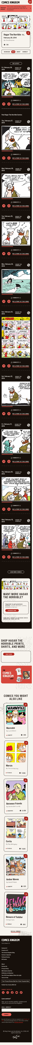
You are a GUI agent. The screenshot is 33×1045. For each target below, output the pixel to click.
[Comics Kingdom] (11, 940)
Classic (9, 772)
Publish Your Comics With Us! (9, 985)
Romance (10, 811)
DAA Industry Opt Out (7, 971)
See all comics (15, 931)
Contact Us (4, 966)
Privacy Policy (5, 968)
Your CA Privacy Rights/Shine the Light (11, 975)
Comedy (10, 735)
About (3, 964)
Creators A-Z (5, 950)
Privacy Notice (18, 1022)
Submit (6, 1014)
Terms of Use (5, 977)
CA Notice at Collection (7, 973)
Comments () (17, 100)
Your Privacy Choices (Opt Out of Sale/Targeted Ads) (15, 981)
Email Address (6, 1007)
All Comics (4, 959)
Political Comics (6, 957)
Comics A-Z (4, 948)
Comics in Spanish (6, 955)
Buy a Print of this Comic (20, 104)
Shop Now (9, 654)
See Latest (17, 63)
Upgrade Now (12, 610)
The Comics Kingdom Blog (8, 952)
